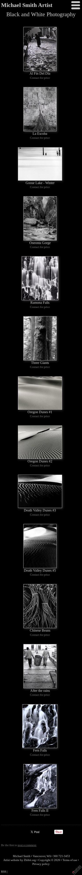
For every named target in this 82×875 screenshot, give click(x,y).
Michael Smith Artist (26, 5)
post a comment (27, 845)
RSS (3, 871)
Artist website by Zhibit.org (19, 860)
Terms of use (70, 860)
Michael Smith (21, 856)
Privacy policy (41, 864)
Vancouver (39, 856)
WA (49, 856)
